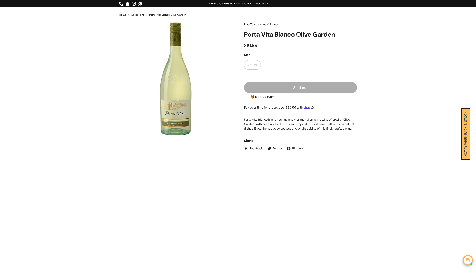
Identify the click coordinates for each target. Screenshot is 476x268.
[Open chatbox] (468, 260)
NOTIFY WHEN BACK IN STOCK (465, 134)
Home (122, 14)
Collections (137, 14)
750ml (252, 65)
